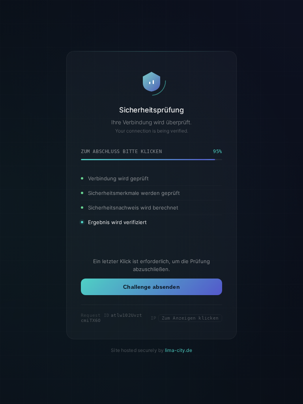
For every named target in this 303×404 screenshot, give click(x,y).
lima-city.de (178, 350)
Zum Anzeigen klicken (190, 318)
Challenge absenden (151, 287)
